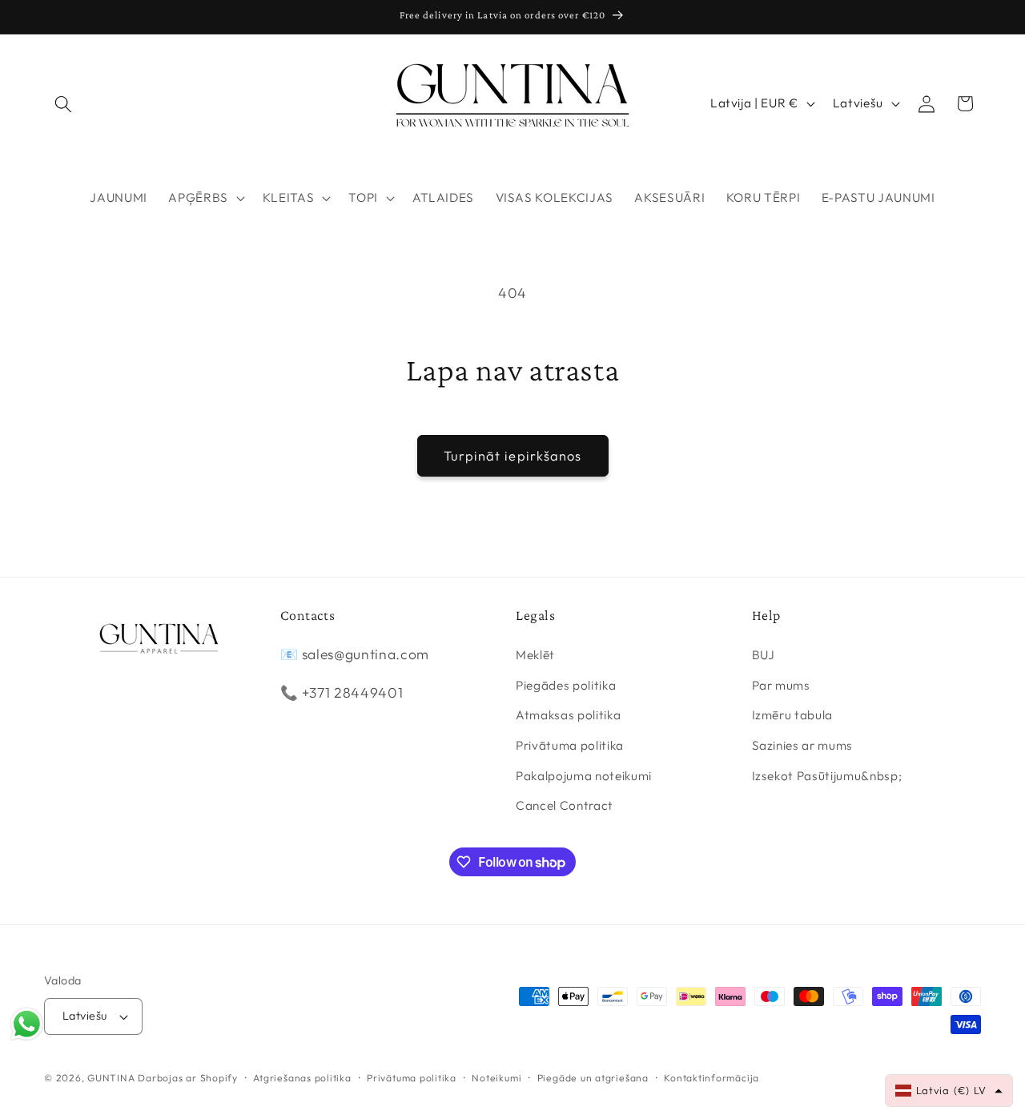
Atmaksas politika (568, 715)
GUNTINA (111, 1078)
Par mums (781, 685)
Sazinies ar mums (803, 745)
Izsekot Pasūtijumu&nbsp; (827, 775)
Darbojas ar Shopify (188, 1078)
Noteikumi (496, 1078)
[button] (63, 103)
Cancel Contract (564, 805)
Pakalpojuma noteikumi (584, 775)
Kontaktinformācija (711, 1078)
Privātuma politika (570, 745)
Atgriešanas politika (302, 1078)
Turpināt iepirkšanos (513, 455)
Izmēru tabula (793, 715)
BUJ (763, 654)
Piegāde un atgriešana (593, 1078)
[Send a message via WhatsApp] (27, 1024)
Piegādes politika (566, 685)
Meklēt (535, 654)
